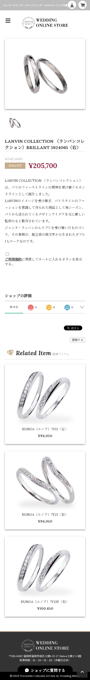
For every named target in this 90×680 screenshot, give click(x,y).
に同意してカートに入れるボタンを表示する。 (43, 261)
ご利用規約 (13, 259)
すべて (14, 307)
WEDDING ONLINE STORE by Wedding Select (49, 676)
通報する (77, 340)
